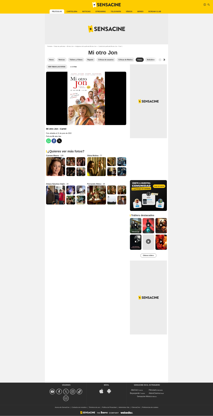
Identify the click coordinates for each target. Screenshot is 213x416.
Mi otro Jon (70, 46)
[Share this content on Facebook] (54, 140)
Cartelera (72, 11)
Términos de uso (94, 407)
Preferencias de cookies (150, 407)
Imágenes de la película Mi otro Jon (85, 46)
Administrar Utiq (124, 407)
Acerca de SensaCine (62, 407)
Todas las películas (59, 46)
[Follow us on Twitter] (66, 391)
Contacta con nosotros (79, 407)
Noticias (86, 11)
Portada (49, 46)
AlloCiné (134, 390)
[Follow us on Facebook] (59, 391)
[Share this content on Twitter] (59, 140)
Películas (57, 11)
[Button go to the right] (164, 59)
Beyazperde (135, 393)
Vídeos (129, 11)
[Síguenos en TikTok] (80, 391)
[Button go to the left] (160, 59)
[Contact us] (66, 398)
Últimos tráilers (148, 255)
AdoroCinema (154, 393)
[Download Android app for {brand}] (110, 391)
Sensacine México (144, 396)
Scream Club (154, 11)
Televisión (116, 11)
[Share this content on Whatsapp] (48, 140)
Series (140, 11)
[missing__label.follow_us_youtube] (53, 391)
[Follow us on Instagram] (73, 391)
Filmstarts (153, 390)
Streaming (100, 11)
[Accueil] (106, 5)
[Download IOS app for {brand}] (102, 391)
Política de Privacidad (109, 407)
